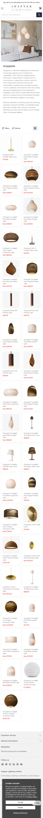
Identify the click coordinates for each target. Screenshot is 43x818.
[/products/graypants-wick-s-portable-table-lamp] (32, 237)
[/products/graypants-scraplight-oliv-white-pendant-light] (32, 607)
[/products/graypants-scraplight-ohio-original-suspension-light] (11, 237)
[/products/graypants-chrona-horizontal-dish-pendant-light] (11, 576)
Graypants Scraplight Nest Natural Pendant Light (31, 373)
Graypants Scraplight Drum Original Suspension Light (10, 527)
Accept (20, 802)
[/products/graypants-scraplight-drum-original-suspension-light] (11, 514)
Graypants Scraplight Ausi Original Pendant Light (31, 281)
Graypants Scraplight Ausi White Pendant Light (31, 342)
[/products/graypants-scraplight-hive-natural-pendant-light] (11, 268)
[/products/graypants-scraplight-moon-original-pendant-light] (32, 175)
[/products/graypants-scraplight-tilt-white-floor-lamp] (32, 576)
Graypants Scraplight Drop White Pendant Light (31, 651)
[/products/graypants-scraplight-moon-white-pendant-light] (32, 144)
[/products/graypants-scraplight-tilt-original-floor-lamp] (32, 422)
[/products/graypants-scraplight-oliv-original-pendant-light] (32, 482)
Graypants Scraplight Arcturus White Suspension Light (31, 682)
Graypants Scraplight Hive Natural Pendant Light (10, 281)
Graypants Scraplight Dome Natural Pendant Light (10, 558)
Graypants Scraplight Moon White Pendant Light (31, 157)
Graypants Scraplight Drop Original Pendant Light (10, 342)
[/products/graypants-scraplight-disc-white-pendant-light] (11, 206)
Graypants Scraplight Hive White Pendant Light (31, 219)
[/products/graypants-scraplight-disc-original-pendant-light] (11, 175)
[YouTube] (21, 764)
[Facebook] (6, 764)
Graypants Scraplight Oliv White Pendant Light (31, 620)
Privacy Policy (32, 797)
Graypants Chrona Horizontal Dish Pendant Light (11, 589)
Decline (20, 807)
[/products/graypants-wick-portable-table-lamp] (11, 144)
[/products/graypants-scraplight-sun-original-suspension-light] (11, 607)
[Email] (2, 764)
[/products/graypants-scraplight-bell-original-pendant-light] (32, 391)
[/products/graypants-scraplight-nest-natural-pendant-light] (32, 360)
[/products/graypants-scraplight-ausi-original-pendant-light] (32, 268)
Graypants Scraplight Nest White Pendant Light (10, 435)
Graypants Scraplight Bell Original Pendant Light (31, 404)
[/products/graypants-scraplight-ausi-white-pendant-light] (32, 329)
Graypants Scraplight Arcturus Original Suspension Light (10, 714)
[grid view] (35, 128)
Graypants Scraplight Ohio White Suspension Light (11, 404)
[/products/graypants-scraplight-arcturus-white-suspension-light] (32, 669)
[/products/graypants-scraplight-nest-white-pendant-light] (11, 422)
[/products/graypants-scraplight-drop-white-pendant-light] (32, 638)
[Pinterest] (17, 764)
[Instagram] (10, 764)
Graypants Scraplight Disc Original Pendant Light (10, 188)
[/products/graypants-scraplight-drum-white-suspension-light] (11, 638)
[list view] (39, 128)
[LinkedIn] (13, 764)
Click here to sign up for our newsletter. (14, 751)
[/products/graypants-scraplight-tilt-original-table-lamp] (32, 453)
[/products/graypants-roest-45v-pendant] (11, 299)
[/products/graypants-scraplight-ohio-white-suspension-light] (11, 391)
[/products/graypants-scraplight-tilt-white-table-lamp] (11, 453)
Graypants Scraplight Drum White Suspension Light (11, 651)
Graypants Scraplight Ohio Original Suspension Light (10, 250)
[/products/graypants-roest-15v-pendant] (11, 360)
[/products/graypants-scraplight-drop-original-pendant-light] (11, 329)
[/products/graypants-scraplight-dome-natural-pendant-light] (11, 545)
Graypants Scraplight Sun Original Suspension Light (10, 620)
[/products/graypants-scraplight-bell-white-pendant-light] (11, 669)
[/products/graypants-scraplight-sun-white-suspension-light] (11, 482)
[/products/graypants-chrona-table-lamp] (32, 514)
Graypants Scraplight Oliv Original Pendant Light (31, 495)
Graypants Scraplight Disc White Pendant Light (10, 219)
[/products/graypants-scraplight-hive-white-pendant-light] (32, 206)
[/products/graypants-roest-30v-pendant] (32, 299)
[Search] (39, 14)
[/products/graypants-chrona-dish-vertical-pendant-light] (32, 545)
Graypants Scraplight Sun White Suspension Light (10, 495)
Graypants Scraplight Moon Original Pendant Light (31, 188)
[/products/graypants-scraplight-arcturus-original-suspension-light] (11, 701)
